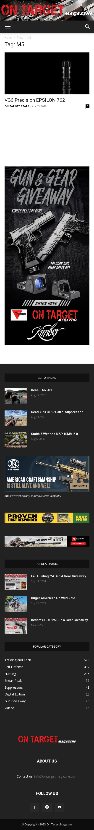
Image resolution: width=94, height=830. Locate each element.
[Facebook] (34, 807)
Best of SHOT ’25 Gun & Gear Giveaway (59, 620)
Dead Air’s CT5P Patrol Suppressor (57, 412)
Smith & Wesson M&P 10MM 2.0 (54, 434)
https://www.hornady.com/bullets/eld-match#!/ (33, 496)
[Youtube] (59, 807)
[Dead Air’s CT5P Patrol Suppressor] (16, 418)
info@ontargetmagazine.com (55, 776)
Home (9, 37)
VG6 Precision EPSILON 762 (35, 100)
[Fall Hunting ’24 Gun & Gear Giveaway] (16, 582)
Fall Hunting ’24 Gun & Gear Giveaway (58, 576)
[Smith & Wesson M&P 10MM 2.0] (16, 440)
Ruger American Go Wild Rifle (53, 598)
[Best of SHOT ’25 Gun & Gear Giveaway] (16, 626)
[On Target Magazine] (47, 10)
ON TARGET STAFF (17, 106)
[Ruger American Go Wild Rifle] (16, 604)
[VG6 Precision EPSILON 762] (47, 73)
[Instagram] (47, 807)
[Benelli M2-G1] (16, 396)
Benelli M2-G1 (41, 390)
